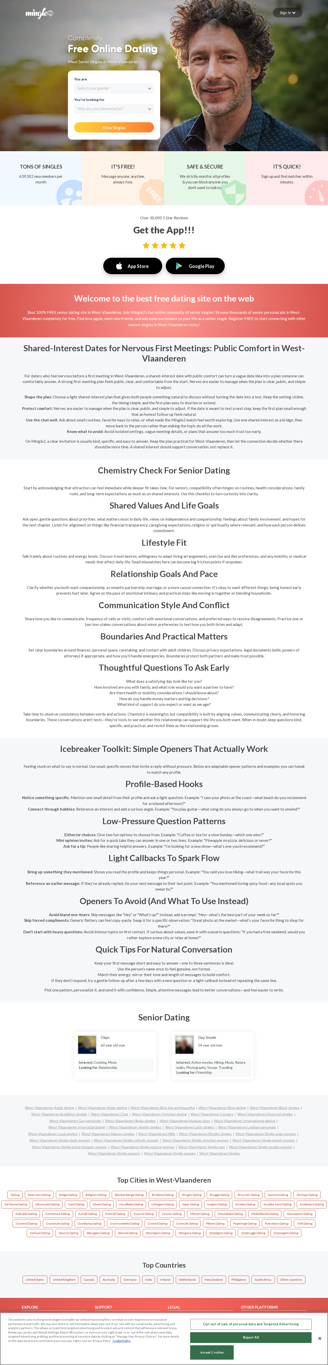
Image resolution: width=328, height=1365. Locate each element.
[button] (287, 12)
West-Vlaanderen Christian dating (159, 1114)
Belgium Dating (96, 1195)
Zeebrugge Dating (253, 1233)
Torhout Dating (40, 1233)
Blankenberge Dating (129, 1195)
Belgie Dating (68, 1195)
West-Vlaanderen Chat (109, 1114)
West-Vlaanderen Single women (170, 1153)
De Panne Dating (16, 1204)
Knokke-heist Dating (277, 1204)
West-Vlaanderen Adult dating (49, 1107)
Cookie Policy (121, 1340)
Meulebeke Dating (230, 1214)
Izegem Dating (217, 1204)
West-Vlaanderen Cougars (212, 1114)
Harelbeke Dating (131, 1204)
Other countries (291, 1279)
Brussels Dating (248, 1195)
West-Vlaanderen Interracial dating (76, 1127)
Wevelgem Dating (158, 1233)
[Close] (319, 1338)
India (148, 1279)
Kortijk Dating (87, 1214)
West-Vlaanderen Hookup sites (185, 1121)
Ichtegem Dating (162, 1204)
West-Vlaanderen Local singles (53, 1134)
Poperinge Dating (245, 1223)
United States (35, 1279)
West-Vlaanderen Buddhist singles (59, 1114)
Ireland (165, 1279)
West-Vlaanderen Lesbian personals (247, 1127)
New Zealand (214, 1279)
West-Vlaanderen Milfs (156, 1134)
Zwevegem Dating (286, 1233)
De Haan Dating (307, 1195)
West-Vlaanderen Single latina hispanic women (69, 1147)
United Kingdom (64, 1279)
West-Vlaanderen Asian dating (102, 1107)
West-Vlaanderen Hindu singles (130, 1121)
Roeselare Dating (276, 1223)
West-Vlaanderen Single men (201, 1147)
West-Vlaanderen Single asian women (265, 1134)
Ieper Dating (190, 1204)
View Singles (114, 127)
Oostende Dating (57, 1223)
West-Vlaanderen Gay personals (75, 1121)
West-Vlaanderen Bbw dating (222, 1107)
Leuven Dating (171, 1214)
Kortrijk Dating (115, 1214)
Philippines (238, 1279)
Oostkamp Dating (89, 1223)
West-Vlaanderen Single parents (114, 1153)
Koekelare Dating (312, 1204)
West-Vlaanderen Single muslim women (260, 1147)
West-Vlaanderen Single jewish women (263, 1140)
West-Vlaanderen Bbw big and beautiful (163, 1107)
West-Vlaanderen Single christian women (195, 1140)
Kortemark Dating (57, 1214)
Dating (15, 1195)
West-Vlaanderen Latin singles (189, 1127)
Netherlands (187, 1279)
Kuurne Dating (143, 1214)
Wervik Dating (127, 1233)
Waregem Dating (98, 1233)
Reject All (251, 1337)
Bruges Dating (191, 1195)
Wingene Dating (190, 1233)
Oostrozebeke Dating (124, 1223)
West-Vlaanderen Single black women (59, 1140)
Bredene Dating (162, 1195)
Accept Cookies (212, 1352)
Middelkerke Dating (264, 1214)
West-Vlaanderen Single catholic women (126, 1140)
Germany (130, 1279)
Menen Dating (199, 1214)
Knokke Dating (245, 1204)
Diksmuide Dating (47, 1204)
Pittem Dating (215, 1223)
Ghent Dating (102, 1204)
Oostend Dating (26, 1223)
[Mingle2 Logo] (39, 13)
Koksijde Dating (26, 1214)
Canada (89, 1279)
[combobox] (114, 88)
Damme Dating (278, 1195)
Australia (109, 1279)
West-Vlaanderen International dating (244, 1121)
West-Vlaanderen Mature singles (108, 1134)
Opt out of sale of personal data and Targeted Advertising (251, 1324)
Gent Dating (76, 1204)
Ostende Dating (187, 1223)
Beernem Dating (39, 1195)
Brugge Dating (219, 1195)
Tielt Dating (304, 1223)
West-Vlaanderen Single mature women (143, 1147)
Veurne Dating (68, 1233)
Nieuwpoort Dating (299, 1214)
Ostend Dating (157, 1223)
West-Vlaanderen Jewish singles (135, 1127)
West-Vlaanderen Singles (219, 1153)
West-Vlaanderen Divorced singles (265, 1114)
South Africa (263, 1279)
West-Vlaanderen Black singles (275, 1107)
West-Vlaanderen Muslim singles (205, 1134)
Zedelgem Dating (220, 1233)
